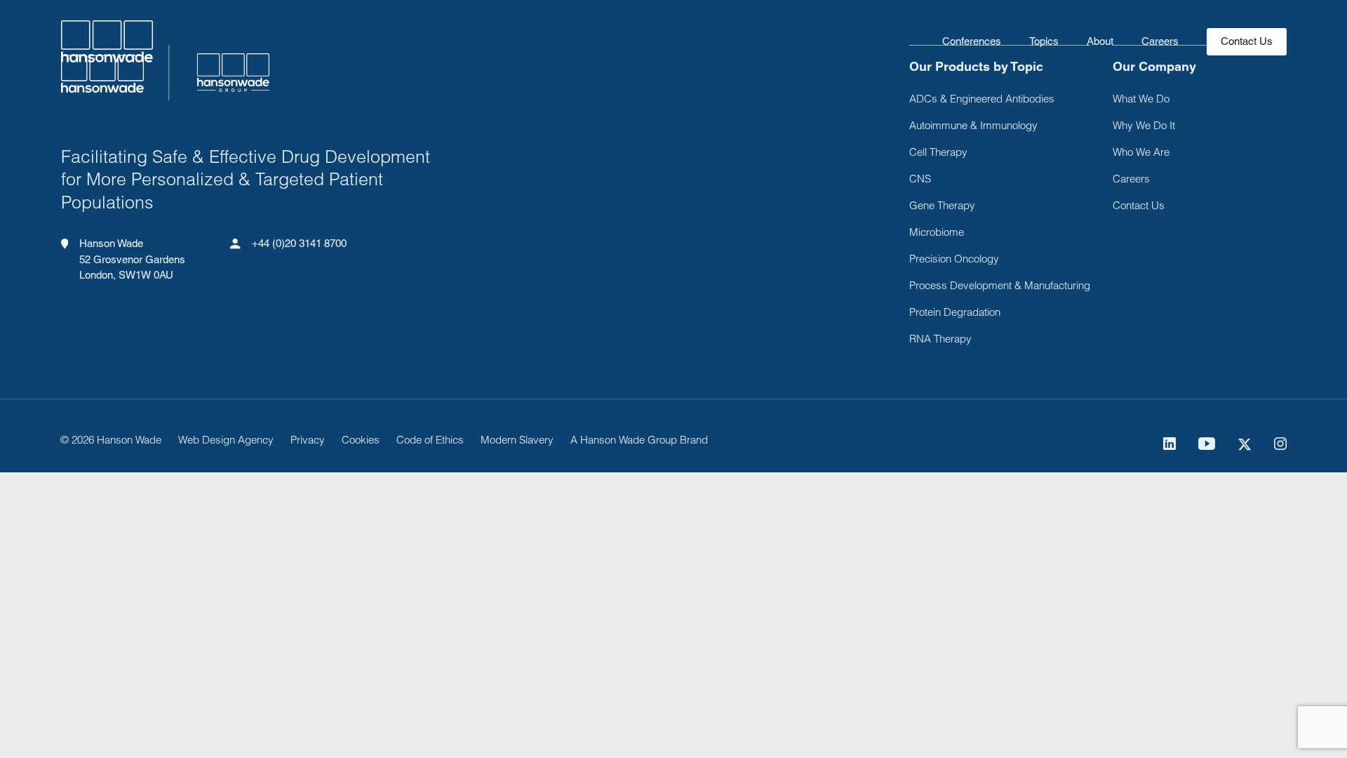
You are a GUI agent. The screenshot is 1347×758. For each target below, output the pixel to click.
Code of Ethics (430, 439)
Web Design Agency (226, 439)
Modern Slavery (517, 439)
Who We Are (1141, 152)
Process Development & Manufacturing (999, 285)
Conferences (971, 41)
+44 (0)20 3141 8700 (299, 243)
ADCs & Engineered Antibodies (981, 98)
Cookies (361, 439)
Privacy (307, 439)
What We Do (1141, 98)
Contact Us (1139, 205)
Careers (1160, 41)
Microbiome (936, 232)
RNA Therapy (940, 338)
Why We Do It (1144, 125)
